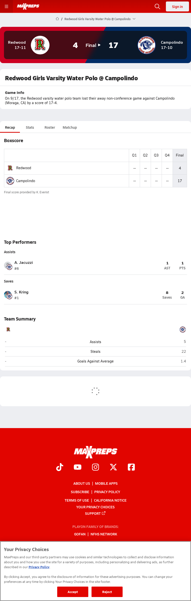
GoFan (80, 533)
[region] (95, 571)
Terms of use (77, 500)
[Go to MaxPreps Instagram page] (95, 467)
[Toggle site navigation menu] (6, 6)
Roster (50, 127)
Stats (30, 127)
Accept (73, 591)
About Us (81, 483)
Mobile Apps (106, 483)
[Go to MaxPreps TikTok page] (60, 467)
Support (93, 513)
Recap (10, 127)
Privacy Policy (107, 491)
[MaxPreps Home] (28, 6)
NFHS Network (104, 533)
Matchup (70, 127)
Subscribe (80, 491)
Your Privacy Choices (95, 506)
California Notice (110, 500)
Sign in (177, 6)
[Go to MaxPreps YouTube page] (78, 467)
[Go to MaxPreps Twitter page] (113, 467)
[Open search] (157, 6)
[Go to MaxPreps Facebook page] (131, 467)
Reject (107, 591)
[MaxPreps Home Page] (57, 19)
